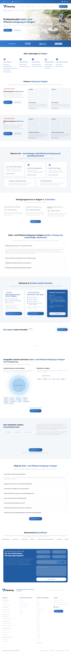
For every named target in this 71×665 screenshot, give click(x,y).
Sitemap (67, 650)
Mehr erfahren (18, 102)
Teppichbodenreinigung (24, 66)
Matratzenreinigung (7, 71)
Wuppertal (39, 635)
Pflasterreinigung (59, 66)
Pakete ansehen (35, 313)
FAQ (20, 609)
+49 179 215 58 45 (60, 600)
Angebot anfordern (35, 221)
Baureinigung (47, 68)
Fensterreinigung (36, 62)
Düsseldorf (39, 611)
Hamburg (38, 602)
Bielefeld (38, 638)
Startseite (5, 10)
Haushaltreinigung (48, 64)
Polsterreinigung (7, 62)
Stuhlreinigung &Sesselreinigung (5, 607)
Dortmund (39, 617)
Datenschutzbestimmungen (24, 564)
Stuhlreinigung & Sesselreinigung (10, 68)
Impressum (52, 650)
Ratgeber (21, 611)
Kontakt (21, 613)
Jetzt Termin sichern (35, 410)
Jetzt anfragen (63, 6)
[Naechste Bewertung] (37, 346)
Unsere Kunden (22, 602)
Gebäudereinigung (49, 62)
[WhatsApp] (67, 1)
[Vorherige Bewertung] (34, 346)
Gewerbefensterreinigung (37, 66)
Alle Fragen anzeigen (35, 518)
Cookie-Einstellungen (59, 650)
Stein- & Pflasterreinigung (62, 62)
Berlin (38, 600)
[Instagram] (64, 1)
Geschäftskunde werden (35, 449)
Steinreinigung (59, 64)
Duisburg (38, 631)
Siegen (10, 10)
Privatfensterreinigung (36, 64)
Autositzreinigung (7, 70)
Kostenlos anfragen (51, 579)
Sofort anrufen (17, 30)
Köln (37, 606)
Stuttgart (38, 613)
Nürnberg (38, 629)
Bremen (38, 622)
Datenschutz (42, 650)
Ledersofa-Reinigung (7, 66)
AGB (47, 650)
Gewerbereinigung (48, 66)
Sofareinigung (6, 64)
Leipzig (38, 615)
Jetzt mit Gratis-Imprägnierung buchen (13, 313)
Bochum (38, 633)
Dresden (38, 624)
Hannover (38, 626)
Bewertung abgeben (62, 329)
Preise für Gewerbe (23, 606)
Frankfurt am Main (40, 609)
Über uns (21, 600)
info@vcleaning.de (60, 602)
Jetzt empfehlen (57, 313)
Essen (38, 620)
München (38, 604)
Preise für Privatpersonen (24, 604)
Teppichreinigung (23, 62)
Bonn (38, 640)
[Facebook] (62, 1)
